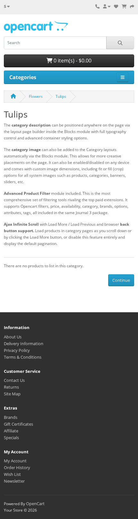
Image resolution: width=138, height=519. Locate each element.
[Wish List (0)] (116, 6)
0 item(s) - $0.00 (71, 60)
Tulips (61, 96)
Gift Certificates (18, 424)
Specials (11, 437)
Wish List (12, 474)
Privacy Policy (17, 350)
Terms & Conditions (22, 357)
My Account (15, 461)
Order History (17, 467)
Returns (11, 387)
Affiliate (11, 431)
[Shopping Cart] (124, 6)
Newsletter (14, 481)
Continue (121, 280)
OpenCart (35, 503)
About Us (13, 337)
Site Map (12, 394)
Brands (10, 417)
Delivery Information (23, 343)
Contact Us (14, 380)
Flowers (36, 96)
